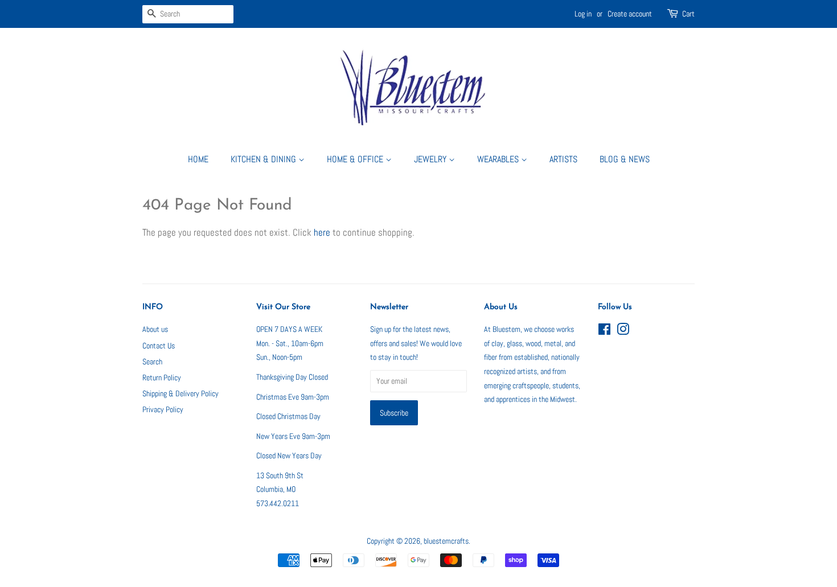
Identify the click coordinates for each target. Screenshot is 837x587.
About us (155, 329)
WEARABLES (499, 159)
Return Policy (161, 377)
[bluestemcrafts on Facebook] (604, 331)
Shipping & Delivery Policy (180, 393)
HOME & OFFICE (356, 159)
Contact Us (158, 345)
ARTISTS (563, 159)
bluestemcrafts (446, 541)
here (322, 232)
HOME (198, 159)
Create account (630, 14)
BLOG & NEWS (625, 159)
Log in (583, 14)
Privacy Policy (162, 409)
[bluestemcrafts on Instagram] (623, 331)
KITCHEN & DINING (264, 159)
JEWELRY (431, 159)
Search (152, 361)
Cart (688, 14)
